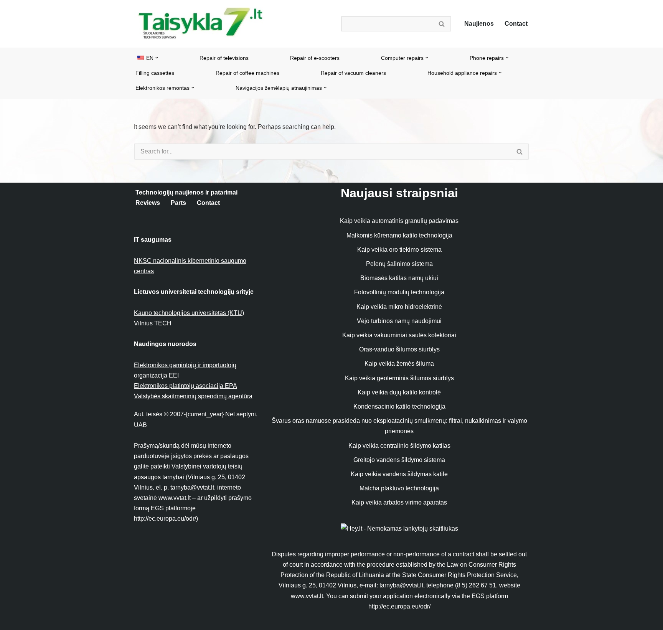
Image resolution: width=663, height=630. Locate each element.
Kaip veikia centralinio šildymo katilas (399, 445)
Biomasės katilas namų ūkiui (399, 278)
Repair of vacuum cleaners (353, 73)
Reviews (147, 203)
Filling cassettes (154, 73)
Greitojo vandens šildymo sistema (399, 460)
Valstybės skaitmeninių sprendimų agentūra (193, 396)
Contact (516, 23)
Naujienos (479, 23)
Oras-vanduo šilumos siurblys (399, 349)
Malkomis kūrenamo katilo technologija (399, 235)
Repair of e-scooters (315, 58)
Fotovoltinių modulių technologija (399, 292)
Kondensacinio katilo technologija (399, 406)
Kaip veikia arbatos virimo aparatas (399, 502)
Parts (178, 203)
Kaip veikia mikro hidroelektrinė (399, 306)
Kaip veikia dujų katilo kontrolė (399, 392)
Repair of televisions (224, 58)
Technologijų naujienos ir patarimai (186, 192)
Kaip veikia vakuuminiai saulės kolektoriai (399, 335)
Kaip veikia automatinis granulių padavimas (399, 221)
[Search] (442, 23)
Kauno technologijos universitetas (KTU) (189, 313)
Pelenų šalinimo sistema (399, 264)
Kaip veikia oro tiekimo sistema (399, 249)
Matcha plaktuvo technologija (399, 488)
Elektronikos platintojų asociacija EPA (185, 386)
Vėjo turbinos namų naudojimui (399, 321)
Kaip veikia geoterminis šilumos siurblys (399, 378)
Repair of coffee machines (247, 73)
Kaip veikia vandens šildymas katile (399, 474)
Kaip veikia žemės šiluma (399, 363)
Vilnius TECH (153, 323)
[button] (156, 57)
